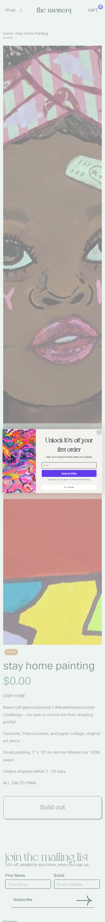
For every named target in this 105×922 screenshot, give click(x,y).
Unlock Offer (69, 473)
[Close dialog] (99, 432)
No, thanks (69, 487)
